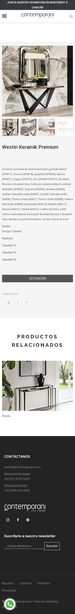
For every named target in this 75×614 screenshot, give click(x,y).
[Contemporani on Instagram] (7, 519)
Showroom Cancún (15, 485)
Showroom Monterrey (17, 473)
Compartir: (10, 294)
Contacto (26, 583)
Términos (43, 583)
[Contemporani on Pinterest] (27, 519)
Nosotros (8, 583)
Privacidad (9, 590)
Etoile (6, 416)
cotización (37, 278)
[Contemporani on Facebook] (17, 519)
